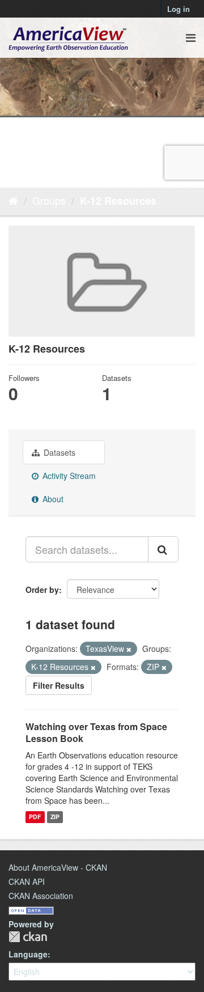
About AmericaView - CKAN (57, 867)
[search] (163, 549)
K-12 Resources (118, 200)
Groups (49, 200)
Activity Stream (68, 475)
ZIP (55, 817)
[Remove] (128, 649)
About (51, 499)
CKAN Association (40, 895)
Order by (42, 589)
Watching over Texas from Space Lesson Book (96, 732)
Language (28, 954)
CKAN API (26, 881)
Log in (178, 8)
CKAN (27, 937)
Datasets (58, 452)
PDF (35, 817)
